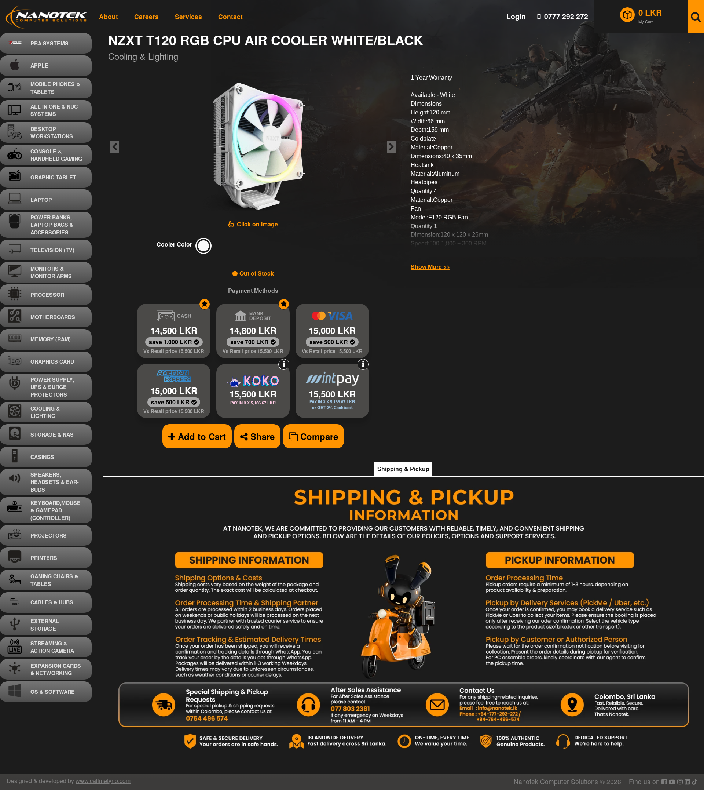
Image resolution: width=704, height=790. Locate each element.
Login (516, 16)
